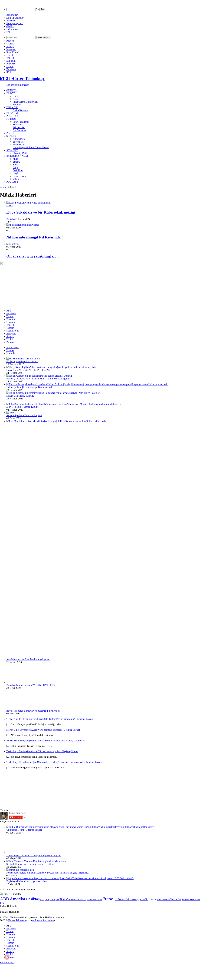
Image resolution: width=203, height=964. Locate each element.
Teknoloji (17, 104)
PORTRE (11, 133)
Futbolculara (19, 144)
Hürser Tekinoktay (127, 899)
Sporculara (18, 141)
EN (8, 32)
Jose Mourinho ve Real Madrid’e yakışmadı (28, 659)
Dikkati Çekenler (14, 17)
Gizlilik (10, 26)
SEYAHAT (12, 150)
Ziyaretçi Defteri (21, 153)
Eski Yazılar (19, 127)
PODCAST (12, 181)
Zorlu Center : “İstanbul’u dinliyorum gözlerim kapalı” (33, 855)
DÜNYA (11, 93)
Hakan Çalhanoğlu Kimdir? (20, 395)
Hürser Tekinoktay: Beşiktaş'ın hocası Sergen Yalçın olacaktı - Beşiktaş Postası (45, 740)
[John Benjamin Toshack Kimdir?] (63, 404)
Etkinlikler (18, 170)
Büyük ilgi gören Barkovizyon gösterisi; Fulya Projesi (33, 710)
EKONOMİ (12, 113)
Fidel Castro (66, 899)
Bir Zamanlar (19, 130)
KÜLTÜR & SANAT (17, 156)
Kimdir (144, 899)
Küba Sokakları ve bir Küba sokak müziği (40, 212)
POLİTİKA (12, 116)
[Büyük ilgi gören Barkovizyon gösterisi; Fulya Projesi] (23, 707)
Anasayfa (5, 187)
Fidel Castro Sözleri (94, 900)
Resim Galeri (19, 176)
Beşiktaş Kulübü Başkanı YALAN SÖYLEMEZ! (31, 685)
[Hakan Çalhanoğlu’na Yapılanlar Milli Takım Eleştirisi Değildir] (39, 375)
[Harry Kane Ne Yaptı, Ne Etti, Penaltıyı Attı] (51, 367)
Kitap (15, 164)
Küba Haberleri (163, 900)
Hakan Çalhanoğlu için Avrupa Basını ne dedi (29, 387)
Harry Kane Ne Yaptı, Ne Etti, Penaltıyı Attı (28, 370)
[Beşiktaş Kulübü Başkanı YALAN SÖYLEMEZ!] (23, 682)
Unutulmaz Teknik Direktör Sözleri (24, 829)
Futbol (108, 898)
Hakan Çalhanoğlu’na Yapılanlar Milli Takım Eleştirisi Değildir (37, 378)
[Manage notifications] (7, 957)
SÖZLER (11, 136)
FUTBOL (11, 118)
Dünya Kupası (52, 899)
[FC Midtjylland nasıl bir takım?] (23, 358)
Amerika (17, 899)
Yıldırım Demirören (191, 899)
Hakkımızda (12, 29)
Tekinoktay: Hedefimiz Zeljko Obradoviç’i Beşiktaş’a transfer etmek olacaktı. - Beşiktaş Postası (54, 762)
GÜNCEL (11, 90)
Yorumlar (11, 353)
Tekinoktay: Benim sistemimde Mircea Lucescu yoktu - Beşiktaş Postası (42, 751)
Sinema (16, 161)
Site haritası (48, 920)
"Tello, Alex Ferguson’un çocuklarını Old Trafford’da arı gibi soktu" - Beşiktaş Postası (49, 719)
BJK (42, 900)
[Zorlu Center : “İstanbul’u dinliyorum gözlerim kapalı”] (23, 852)
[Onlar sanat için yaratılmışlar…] (13, 244)
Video (16, 178)
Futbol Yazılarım (21, 121)
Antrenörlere (19, 138)
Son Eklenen (12, 347)
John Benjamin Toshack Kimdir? (22, 406)
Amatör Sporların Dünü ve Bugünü (24, 415)
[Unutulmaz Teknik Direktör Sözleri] (80, 827)
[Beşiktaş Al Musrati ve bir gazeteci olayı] (70, 878)
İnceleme (10, 20)
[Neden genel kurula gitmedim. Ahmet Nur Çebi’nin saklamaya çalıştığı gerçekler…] (20, 869)
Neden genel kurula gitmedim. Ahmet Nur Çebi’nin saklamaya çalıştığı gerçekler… (48, 872)
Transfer (175, 899)
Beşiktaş (10, 219)
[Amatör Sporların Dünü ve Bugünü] (11, 412)
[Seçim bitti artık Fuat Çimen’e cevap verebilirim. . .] (36, 861)
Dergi (15, 167)
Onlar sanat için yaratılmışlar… (32, 256)
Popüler (10, 350)
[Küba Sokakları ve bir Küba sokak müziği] (28, 202)
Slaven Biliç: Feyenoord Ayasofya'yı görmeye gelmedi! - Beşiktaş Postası (43, 729)
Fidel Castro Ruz (80, 900)
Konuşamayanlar (14, 23)
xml (34, 920)
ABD (15, 98)
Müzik (16, 158)
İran (2, 902)
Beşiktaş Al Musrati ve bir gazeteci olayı (26, 881)
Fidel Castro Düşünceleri (25, 101)
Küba (15, 96)
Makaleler (18, 124)
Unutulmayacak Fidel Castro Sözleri (31, 147)
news (39, 920)
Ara (37, 9)
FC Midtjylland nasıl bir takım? (22, 361)
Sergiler (16, 173)
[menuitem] (104, 9)
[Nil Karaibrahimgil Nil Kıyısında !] (22, 224)
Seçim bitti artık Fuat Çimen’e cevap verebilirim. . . (31, 864)
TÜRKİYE (12, 107)
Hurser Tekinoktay (17, 920)
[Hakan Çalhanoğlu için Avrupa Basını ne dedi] (87, 384)
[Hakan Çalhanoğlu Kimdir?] (53, 393)
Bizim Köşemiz (20, 110)
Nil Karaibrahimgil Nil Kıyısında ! (34, 237)
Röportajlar (12, 14)
